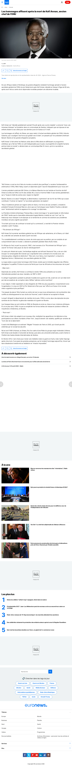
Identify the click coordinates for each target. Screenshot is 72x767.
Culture (39, 728)
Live (67, 2)
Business (4, 720)
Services (4, 743)
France (52, 683)
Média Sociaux (40, 688)
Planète (39, 720)
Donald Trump (45, 697)
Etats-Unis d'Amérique (47, 692)
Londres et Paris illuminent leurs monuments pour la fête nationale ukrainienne (26, 361)
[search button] (50, 671)
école (33, 697)
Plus (3, 748)
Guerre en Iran (22, 683)
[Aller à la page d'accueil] (6, 2)
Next (3, 724)
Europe (4, 716)
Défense (53, 688)
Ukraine (18, 688)
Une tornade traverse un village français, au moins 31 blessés (20, 357)
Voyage (4, 728)
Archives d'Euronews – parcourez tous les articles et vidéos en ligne (53, 736)
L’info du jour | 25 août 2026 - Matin (12, 366)
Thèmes (4, 712)
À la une (6, 464)
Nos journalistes (6, 736)
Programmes (41, 732)
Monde (11, 7)
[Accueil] (2, 7)
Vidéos (4, 732)
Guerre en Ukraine (38, 683)
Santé (28, 688)
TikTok (24, 697)
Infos (6, 7)
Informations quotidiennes (26, 692)
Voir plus (4, 78)
